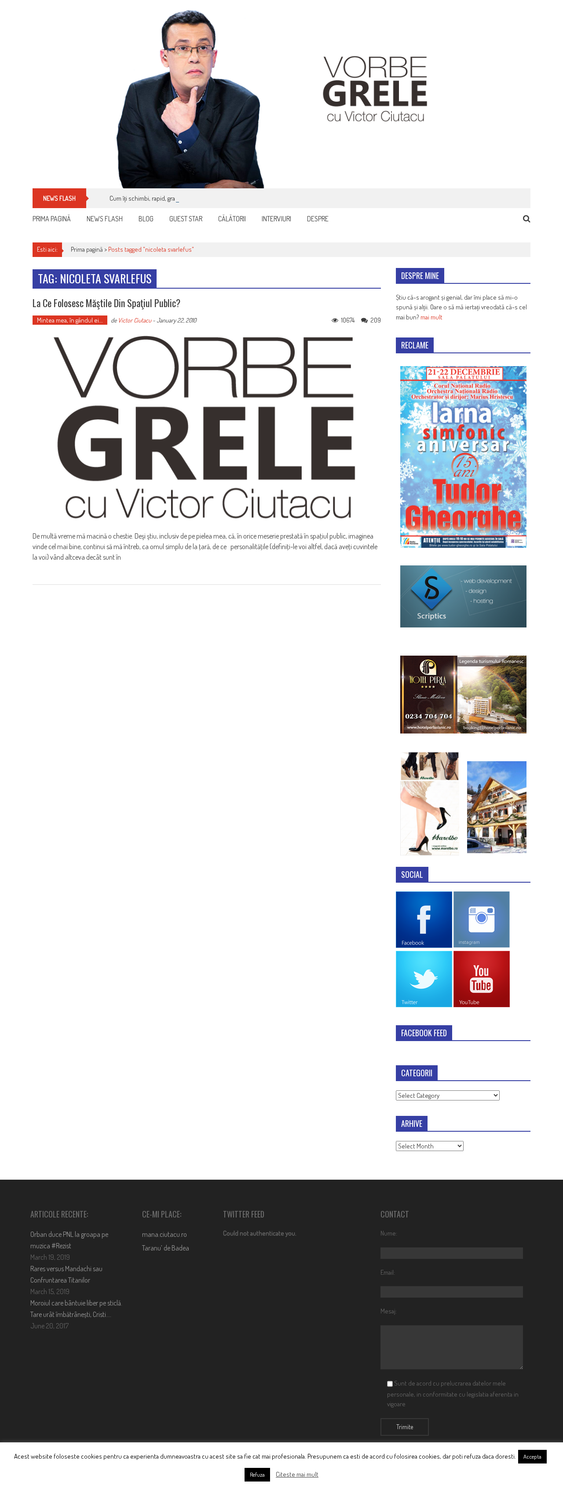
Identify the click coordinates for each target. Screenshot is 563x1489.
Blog (146, 218)
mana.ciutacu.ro (164, 1234)
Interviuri (276, 218)
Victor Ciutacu (134, 320)
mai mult (431, 317)
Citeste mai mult (297, 1474)
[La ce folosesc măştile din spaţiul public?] (207, 428)
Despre (318, 218)
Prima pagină (52, 218)
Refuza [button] (257, 1474)
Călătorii (232, 218)
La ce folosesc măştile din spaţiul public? (106, 303)
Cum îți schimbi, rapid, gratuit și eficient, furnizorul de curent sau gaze (200, 198)
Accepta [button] (532, 1456)
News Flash (105, 218)
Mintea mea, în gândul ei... (70, 320)
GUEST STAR (185, 218)
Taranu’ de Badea (165, 1247)
